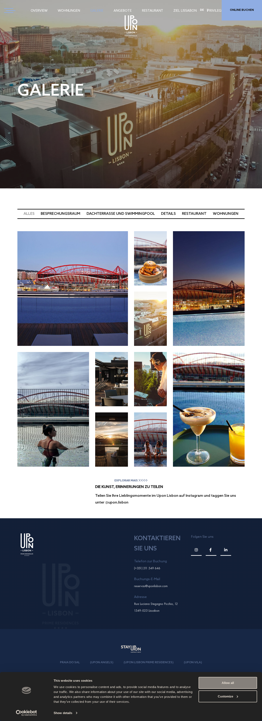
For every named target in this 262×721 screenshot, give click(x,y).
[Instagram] (196, 550)
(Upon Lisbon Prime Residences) (149, 662)
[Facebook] (211, 550)
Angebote (123, 11)
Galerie (96, 11)
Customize (225, 696)
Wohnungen (69, 11)
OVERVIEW (39, 11)
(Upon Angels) (101, 662)
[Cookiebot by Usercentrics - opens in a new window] (26, 713)
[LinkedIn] (225, 550)
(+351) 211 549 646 (147, 568)
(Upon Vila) (193, 662)
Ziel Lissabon (185, 11)
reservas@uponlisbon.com (151, 586)
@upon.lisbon (116, 502)
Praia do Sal (70, 662)
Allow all (228, 683)
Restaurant (152, 11)
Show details (63, 713)
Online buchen (242, 10)
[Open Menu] (8, 10)
